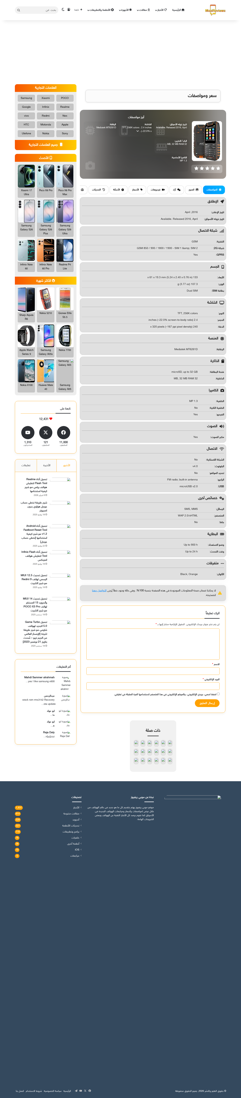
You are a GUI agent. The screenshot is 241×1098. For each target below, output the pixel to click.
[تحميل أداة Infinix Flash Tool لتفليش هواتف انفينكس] (60, 560)
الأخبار (160, 10)
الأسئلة (116, 189)
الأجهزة (125, 10)
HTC (26, 124)
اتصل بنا (20, 1091)
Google (26, 107)
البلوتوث (219, 466)
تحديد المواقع (217, 473)
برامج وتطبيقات (71, 831)
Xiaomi (46, 98)
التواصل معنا (99, 590)
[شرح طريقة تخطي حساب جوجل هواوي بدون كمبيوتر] (60, 511)
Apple (65, 124)
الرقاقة (220, 349)
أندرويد (75, 819)
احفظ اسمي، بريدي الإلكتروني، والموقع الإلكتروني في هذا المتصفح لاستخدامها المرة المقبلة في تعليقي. (165, 694)
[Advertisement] (120, 52)
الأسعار (135, 189)
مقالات (143, 10)
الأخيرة (46, 465)
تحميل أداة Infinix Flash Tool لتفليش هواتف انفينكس (34, 556)
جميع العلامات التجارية (44, 145)
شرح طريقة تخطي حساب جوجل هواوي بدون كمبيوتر (34, 506)
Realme (64, 107)
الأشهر (66, 465)
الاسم (216, 664)
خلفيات (75, 837)
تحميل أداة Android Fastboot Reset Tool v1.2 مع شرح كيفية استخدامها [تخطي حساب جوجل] (34, 534)
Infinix (45, 107)
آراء (174, 189)
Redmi (46, 116)
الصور (191, 189)
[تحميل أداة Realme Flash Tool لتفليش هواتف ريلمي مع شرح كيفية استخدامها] (60, 488)
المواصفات (212, 189)
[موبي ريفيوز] (215, 10)
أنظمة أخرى (73, 843)
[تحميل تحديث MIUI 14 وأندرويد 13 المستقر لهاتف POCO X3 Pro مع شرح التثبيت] (60, 607)
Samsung (26, 98)
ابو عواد (51, 711)
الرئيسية (177, 10)
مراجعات (74, 855)
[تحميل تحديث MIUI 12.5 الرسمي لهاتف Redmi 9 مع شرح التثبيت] (60, 584)
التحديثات (96, 189)
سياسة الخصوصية (53, 1091)
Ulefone (26, 133)
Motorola (45, 124)
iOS (77, 849)
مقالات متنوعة (71, 813)
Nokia (45, 133)
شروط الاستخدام (34, 1091)
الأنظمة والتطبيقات (100, 10)
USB (221, 486)
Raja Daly (49, 732)
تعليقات (26, 465)
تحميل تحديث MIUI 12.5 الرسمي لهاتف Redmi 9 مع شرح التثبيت (34, 579)
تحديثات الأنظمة (70, 825)
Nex (65, 116)
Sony (65, 133)
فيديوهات (155, 189)
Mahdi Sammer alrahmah (39, 677)
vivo (26, 116)
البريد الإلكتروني (211, 679)
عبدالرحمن (49, 696)
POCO (65, 98)
